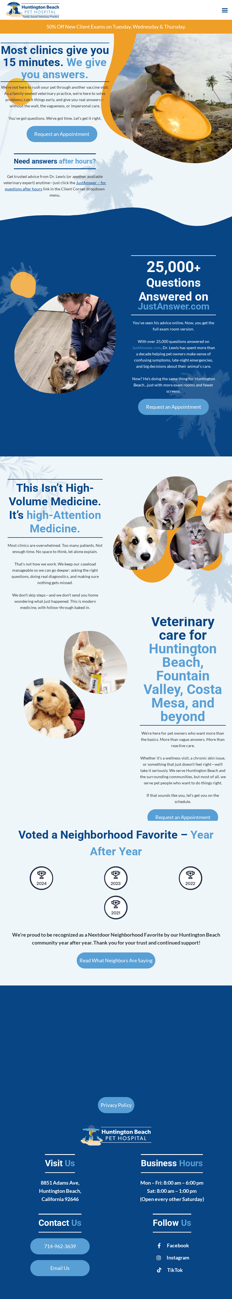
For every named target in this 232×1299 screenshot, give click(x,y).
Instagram (178, 1257)
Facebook (178, 1245)
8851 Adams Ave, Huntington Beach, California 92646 (60, 1191)
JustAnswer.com (173, 306)
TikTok (175, 1270)
